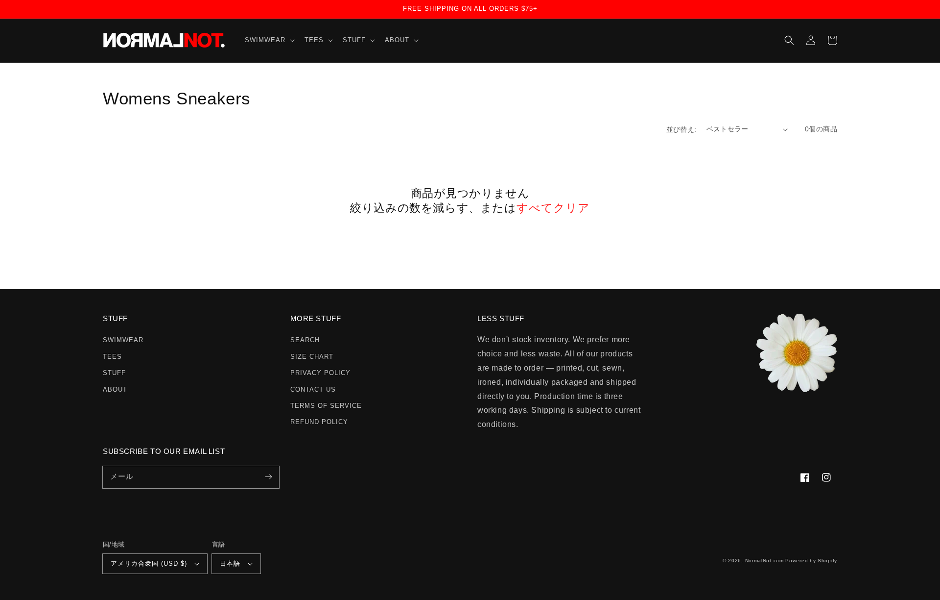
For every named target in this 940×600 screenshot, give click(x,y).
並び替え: (681, 129)
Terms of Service (326, 405)
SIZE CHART (311, 356)
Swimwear (123, 340)
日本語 (230, 563)
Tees (112, 356)
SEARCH (305, 340)
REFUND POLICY (319, 421)
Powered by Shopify (811, 560)
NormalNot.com (764, 560)
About (115, 389)
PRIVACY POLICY (320, 372)
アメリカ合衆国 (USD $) (149, 563)
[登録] (268, 477)
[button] (269, 40)
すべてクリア (553, 207)
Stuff (114, 372)
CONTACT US (313, 389)
